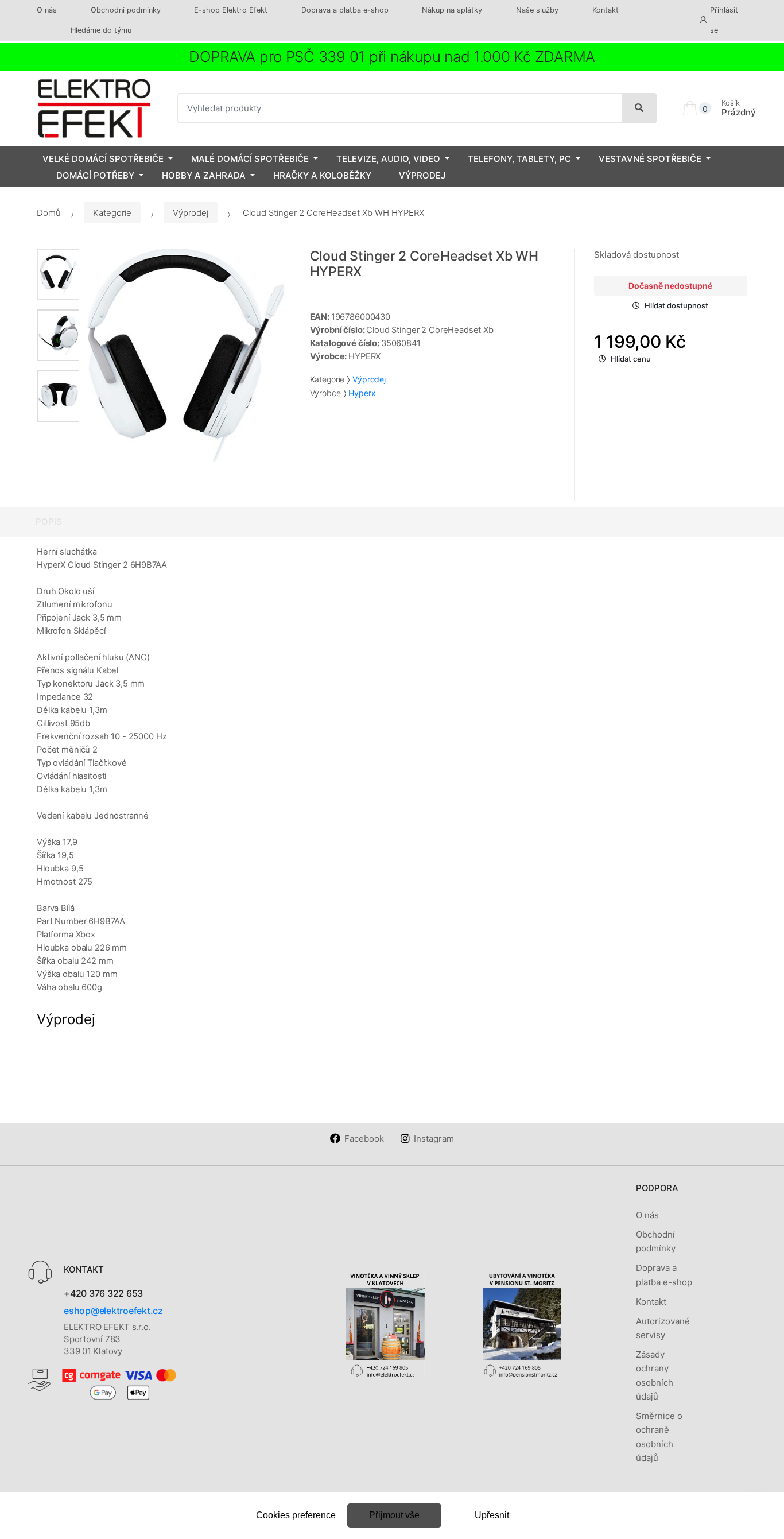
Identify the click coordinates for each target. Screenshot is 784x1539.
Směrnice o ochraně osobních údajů (659, 1436)
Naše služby (537, 10)
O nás (47, 10)
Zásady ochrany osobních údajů (654, 1375)
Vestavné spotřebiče (650, 158)
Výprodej (422, 175)
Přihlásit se (724, 20)
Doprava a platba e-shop (345, 10)
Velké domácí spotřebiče (103, 158)
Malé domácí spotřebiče (250, 158)
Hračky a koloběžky (322, 175)
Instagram (434, 1138)
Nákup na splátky (452, 10)
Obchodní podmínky (126, 10)
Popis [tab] (49, 521)
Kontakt (605, 10)
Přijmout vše (394, 1515)
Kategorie (112, 212)
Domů (49, 212)
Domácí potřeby (95, 175)
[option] (186, 355)
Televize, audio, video (388, 158)
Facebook (364, 1138)
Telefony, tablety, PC (519, 158)
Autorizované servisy (663, 1328)
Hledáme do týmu (101, 30)
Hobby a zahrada (204, 175)
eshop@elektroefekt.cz (113, 1310)
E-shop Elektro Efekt (230, 10)
